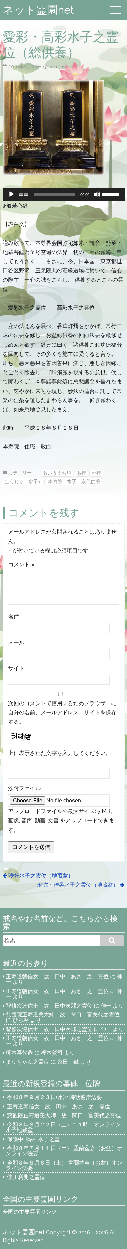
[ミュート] (96, 194)
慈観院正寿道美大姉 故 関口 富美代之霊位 (63, 1014)
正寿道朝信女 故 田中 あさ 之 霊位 (57, 976)
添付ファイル (24, 788)
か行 (96, 473)
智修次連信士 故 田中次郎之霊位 (49, 1005)
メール (16, 642)
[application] (64, 194)
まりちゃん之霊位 (27, 1062)
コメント (21, 564)
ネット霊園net (38, 9)
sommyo (58, 66)
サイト (16, 668)
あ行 (81, 473)
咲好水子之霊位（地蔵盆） (40, 875)
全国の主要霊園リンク (30, 1211)
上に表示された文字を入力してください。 (59, 753)
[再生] (11, 194)
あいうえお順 (57, 473)
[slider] (111, 194)
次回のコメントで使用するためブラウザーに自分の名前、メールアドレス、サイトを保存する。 (62, 712)
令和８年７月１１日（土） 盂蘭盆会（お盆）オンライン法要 (64, 1151)
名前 (13, 617)
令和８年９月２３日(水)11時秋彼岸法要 (54, 1097)
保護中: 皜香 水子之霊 (33, 1139)
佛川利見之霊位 (26, 1177)
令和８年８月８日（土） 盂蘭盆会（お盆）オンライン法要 (64, 1165)
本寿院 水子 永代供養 (74, 481)
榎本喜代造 (19, 1052)
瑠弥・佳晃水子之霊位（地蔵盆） (78, 885)
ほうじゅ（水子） (24, 481)
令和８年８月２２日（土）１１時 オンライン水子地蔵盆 (63, 1127)
